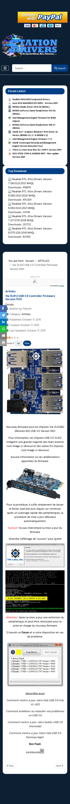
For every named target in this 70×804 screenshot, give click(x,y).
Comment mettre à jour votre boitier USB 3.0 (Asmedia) (35, 724)
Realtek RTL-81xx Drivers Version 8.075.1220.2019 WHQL (30, 230)
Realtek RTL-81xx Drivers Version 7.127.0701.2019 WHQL (30, 218)
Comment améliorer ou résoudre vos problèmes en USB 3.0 (35, 713)
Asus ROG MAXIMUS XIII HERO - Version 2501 (35, 103)
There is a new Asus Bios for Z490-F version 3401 (37, 150)
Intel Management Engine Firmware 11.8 (32, 139)
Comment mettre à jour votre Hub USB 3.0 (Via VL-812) (35, 702)
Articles (26, 314)
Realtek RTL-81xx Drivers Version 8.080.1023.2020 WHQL (30, 193)
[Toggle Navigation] (5, 68)
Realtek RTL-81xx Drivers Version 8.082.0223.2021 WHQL (30, 206)
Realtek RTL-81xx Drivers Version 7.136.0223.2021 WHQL (30, 181)
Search (62, 68)
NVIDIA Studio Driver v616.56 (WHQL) (30, 107)
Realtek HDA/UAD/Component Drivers (31, 99)
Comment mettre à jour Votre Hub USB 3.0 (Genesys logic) (35, 735)
